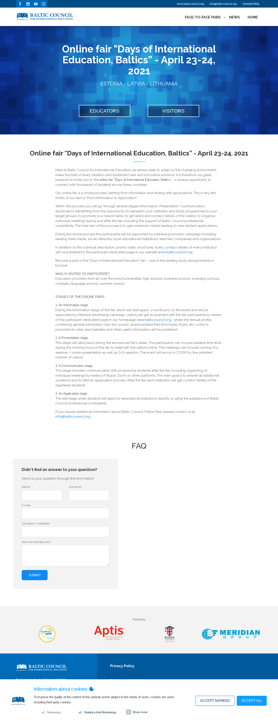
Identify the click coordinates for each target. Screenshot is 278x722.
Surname (75, 486)
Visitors (173, 111)
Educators (104, 111)
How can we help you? (36, 542)
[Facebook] (20, 4)
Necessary (54, 712)
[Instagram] (43, 4)
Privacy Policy (122, 666)
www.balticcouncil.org (190, 3)
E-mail (26, 505)
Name (26, 486)
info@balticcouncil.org (223, 3)
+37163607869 (250, 3)
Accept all (251, 701)
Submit (34, 575)
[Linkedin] (28, 4)
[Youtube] (36, 4)
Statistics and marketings (100, 712)
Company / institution (36, 523)
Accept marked (215, 701)
